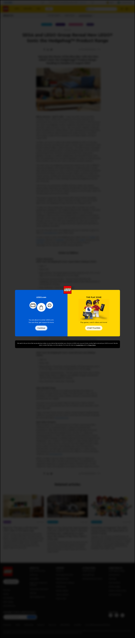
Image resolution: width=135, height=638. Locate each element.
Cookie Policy (80, 345)
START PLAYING (93, 328)
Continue (41, 328)
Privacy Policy (92, 345)
